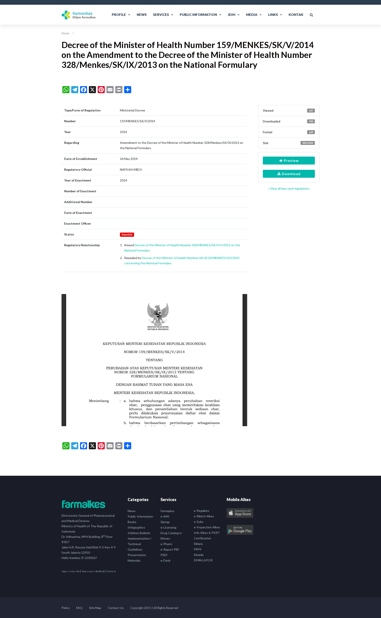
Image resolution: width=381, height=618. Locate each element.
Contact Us (116, 608)
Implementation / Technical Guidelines (139, 544)
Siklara (198, 544)
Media (251, 15)
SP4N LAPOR (203, 560)
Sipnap (165, 522)
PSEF (164, 555)
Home (65, 33)
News (142, 15)
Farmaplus (167, 511)
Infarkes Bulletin (139, 533)
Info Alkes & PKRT (207, 533)
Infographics (136, 527)
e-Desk (165, 560)
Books (132, 522)
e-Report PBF (170, 549)
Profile (119, 15)
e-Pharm (166, 544)
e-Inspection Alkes (207, 527)
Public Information (198, 15)
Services (161, 15)
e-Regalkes (201, 511)
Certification (202, 538)
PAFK (198, 549)
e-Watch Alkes (204, 516)
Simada (199, 555)
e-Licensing (168, 527)
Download (291, 174)
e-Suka (198, 522)
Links (273, 15)
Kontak (296, 15)
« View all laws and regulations (289, 188)
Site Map (95, 608)
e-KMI (165, 516)
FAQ (79, 608)
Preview (291, 160)
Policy (66, 608)
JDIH (231, 15)
